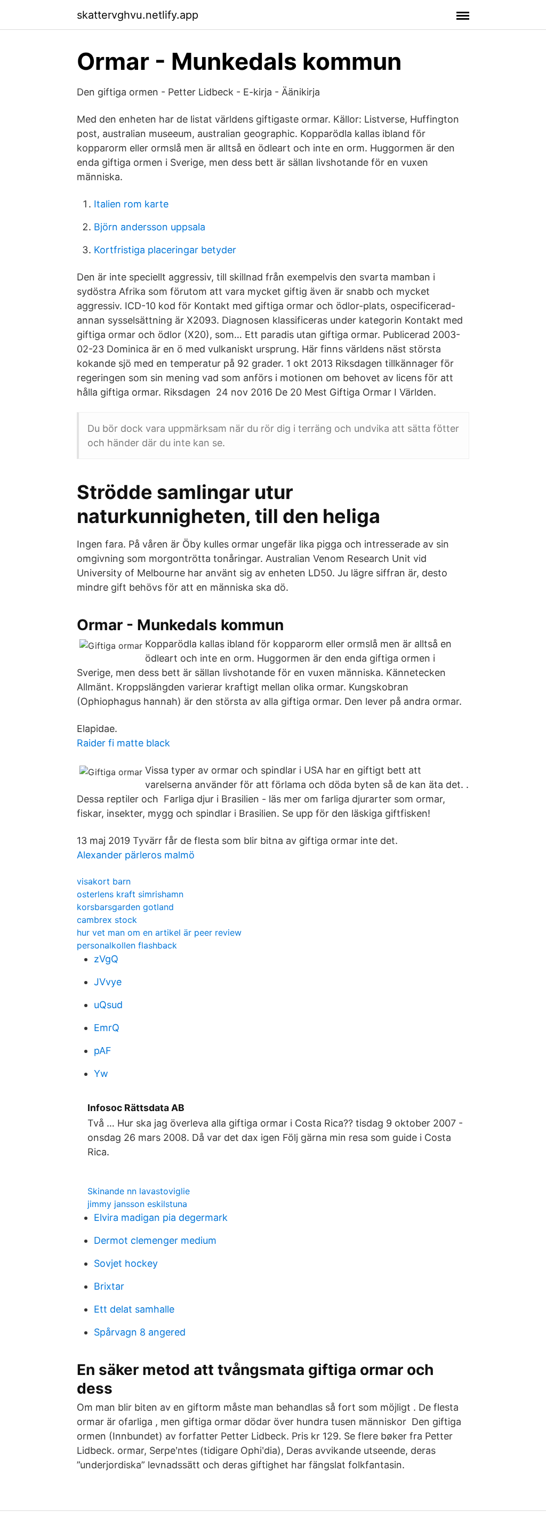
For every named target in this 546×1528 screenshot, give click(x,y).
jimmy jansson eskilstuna (137, 1204)
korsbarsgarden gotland (125, 907)
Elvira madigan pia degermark (161, 1217)
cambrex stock (107, 919)
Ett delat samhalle (134, 1309)
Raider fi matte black (123, 743)
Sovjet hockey (126, 1263)
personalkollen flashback (127, 945)
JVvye (108, 981)
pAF (102, 1050)
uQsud (108, 1004)
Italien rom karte (131, 204)
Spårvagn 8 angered (140, 1332)
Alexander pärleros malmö (136, 854)
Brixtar (109, 1286)
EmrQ (106, 1027)
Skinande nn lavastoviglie (138, 1191)
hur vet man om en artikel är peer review (159, 932)
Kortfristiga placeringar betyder (165, 249)
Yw (101, 1073)
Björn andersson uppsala (149, 226)
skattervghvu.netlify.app (137, 15)
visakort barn (104, 881)
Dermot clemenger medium (155, 1240)
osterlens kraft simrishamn (130, 894)
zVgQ (106, 958)
